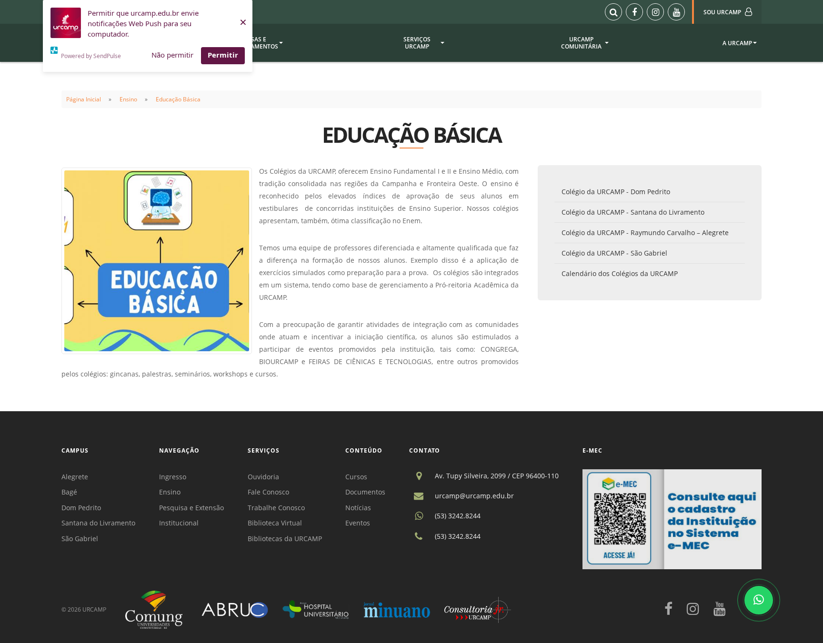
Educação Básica (178, 99)
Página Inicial (83, 99)
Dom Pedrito (81, 507)
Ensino (128, 99)
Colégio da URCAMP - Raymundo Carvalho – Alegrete (645, 232)
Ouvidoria (263, 476)
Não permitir (172, 54)
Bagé (69, 491)
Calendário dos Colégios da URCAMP (620, 273)
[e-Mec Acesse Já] (672, 518)
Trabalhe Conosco (276, 507)
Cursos (356, 476)
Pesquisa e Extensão (191, 507)
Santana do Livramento (98, 522)
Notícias (358, 507)
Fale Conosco (268, 491)
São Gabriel (79, 538)
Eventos (357, 522)
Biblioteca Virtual (275, 522)
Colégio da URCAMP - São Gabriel (614, 252)
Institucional (179, 522)
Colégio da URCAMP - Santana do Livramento (633, 212)
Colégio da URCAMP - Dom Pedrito (616, 191)
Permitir (223, 54)
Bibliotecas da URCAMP (285, 538)
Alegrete (74, 476)
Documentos (365, 491)
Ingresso (172, 476)
